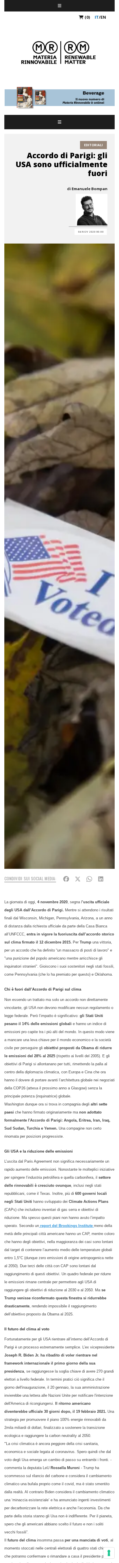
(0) (86, 17)
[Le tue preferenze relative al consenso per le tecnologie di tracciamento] (108, 1552)
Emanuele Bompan (89, 188)
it (97, 17)
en (103, 17)
